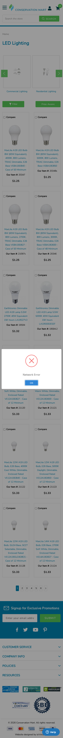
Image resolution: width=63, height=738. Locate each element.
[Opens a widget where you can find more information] (51, 732)
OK (31, 382)
